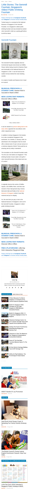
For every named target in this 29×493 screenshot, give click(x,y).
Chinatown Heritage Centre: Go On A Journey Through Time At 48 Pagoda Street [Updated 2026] (18, 321)
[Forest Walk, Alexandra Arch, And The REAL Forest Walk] (6, 110)
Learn (6, 1)
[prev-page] (2, 361)
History (10, 1)
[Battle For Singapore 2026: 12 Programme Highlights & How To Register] (4, 314)
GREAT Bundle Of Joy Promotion (18, 115)
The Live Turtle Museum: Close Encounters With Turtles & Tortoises (19, 225)
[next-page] (4, 361)
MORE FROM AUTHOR (18, 294)
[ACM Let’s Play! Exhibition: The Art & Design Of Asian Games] (4, 355)
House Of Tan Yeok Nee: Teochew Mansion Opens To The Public (18, 342)
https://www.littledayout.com (14, 281)
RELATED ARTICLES (6, 294)
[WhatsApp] (12, 263)
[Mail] (13, 288)
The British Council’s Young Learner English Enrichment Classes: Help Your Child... (13, 453)
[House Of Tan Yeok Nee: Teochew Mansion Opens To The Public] (4, 342)
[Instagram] (10, 288)
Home (2, 1)
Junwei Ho (3, 488)
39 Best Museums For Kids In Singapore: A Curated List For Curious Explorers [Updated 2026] (18, 299)
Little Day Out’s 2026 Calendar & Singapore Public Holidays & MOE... (12, 485)
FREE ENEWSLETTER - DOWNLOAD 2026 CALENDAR (13, 460)
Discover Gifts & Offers (9, 99)
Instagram (17, 17)
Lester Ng (5, 14)
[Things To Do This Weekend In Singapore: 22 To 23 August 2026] (6, 103)
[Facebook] (2, 263)
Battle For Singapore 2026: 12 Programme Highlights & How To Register (18, 314)
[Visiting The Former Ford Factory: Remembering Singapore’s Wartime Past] (4, 328)
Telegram (6, 19)
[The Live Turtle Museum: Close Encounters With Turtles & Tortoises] (6, 225)
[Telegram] (22, 263)
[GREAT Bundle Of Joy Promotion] (6, 117)
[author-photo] (14, 278)
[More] (25, 263)
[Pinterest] (9, 263)
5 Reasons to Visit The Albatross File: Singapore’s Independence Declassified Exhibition (18, 335)
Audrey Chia (3, 426)
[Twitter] (6, 263)
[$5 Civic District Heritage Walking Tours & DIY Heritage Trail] (4, 348)
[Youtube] (22, 288)
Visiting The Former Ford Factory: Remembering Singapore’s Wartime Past (18, 328)
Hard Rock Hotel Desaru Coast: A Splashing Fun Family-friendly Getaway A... (13, 423)
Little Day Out (4, 393)
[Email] (15, 263)
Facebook (23, 17)
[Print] (19, 263)
